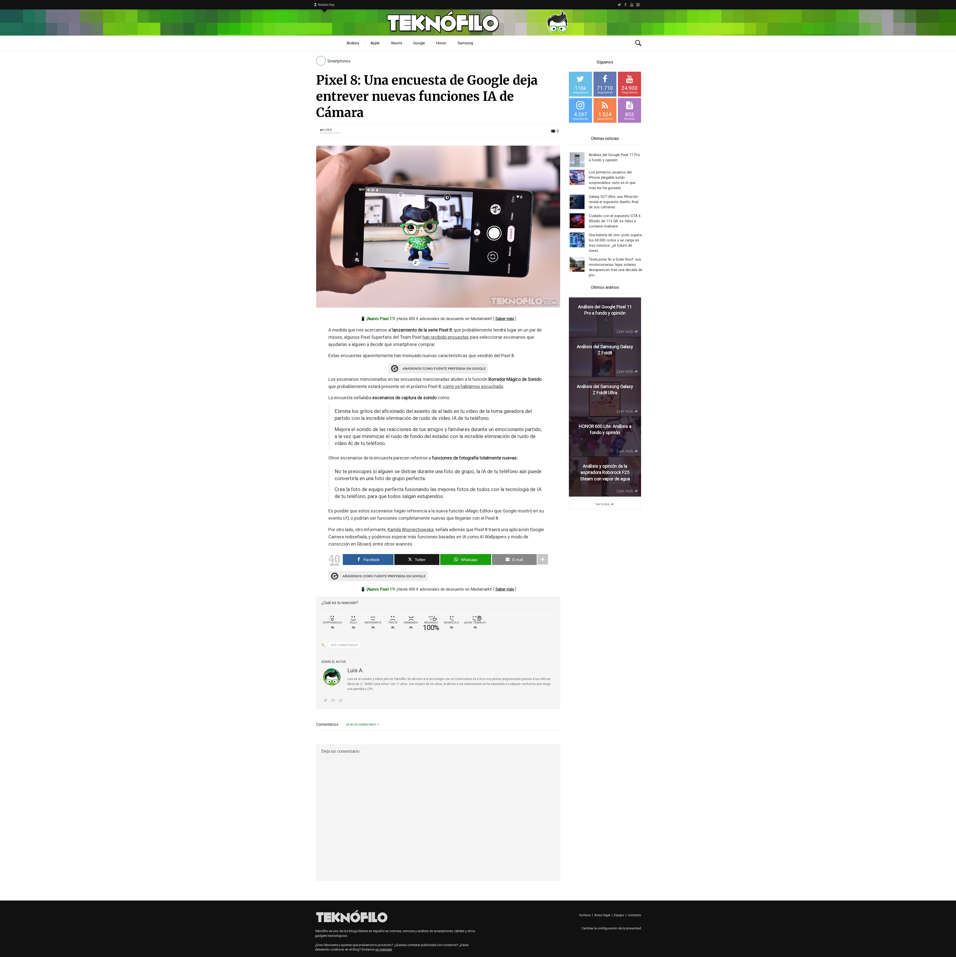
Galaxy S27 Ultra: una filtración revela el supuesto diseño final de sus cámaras (613, 201)
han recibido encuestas (445, 337)
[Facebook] (625, 4)
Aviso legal (602, 915)
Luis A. (328, 129)
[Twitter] (619, 4)
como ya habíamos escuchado (473, 386)
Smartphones (339, 61)
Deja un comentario (361, 724)
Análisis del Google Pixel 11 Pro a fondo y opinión (614, 157)
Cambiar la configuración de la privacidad (611, 928)
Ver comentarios (344, 645)
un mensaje (383, 949)
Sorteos (585, 915)
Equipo (619, 915)
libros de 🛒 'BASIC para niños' (368, 684)
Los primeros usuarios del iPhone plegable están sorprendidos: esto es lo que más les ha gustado (612, 180)
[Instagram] (638, 4)
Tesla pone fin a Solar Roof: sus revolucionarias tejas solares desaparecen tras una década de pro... (615, 267)
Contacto (634, 915)
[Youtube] (632, 4)
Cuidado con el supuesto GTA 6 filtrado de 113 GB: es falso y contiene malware (615, 221)
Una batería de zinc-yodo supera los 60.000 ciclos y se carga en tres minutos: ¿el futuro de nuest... (615, 243)
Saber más (504, 318)
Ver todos (603, 504)
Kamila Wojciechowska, (411, 529)
